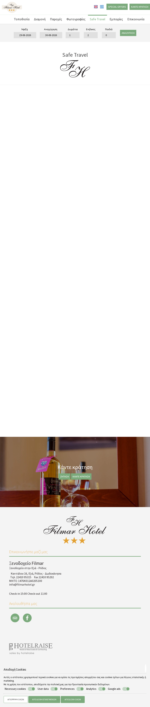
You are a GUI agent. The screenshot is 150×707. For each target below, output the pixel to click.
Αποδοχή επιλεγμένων (44, 699)
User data (43, 689)
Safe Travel (97, 19)
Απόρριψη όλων (16, 699)
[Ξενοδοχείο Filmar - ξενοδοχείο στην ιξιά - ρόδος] (12, 7)
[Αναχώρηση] (50, 35)
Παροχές (56, 19)
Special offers (117, 6)
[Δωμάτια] (73, 35)
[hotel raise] (30, 648)
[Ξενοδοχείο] (7, 18)
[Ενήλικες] (91, 35)
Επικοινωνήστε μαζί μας (28, 551)
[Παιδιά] (109, 35)
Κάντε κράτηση (139, 6)
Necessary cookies (15, 689)
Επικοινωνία (135, 19)
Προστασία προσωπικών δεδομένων (90, 684)
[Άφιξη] (24, 35)
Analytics (91, 689)
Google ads (114, 689)
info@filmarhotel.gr (126, 418)
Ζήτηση (64, 476)
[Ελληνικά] (102, 6)
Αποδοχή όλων (73, 699)
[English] (96, 6)
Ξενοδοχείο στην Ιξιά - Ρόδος (27, 568)
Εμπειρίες (116, 19)
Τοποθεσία (21, 19)
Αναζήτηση (128, 33)
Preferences (67, 689)
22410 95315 (23, 577)
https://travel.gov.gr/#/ (111, 409)
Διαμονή (40, 19)
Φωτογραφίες (75, 19)
